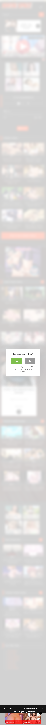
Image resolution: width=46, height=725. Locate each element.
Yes (16, 361)
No (29, 361)
